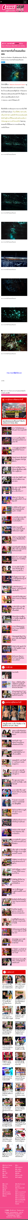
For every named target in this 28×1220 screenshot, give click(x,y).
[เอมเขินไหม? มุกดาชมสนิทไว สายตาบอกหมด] (20, 1010)
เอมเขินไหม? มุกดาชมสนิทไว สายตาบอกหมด (20, 1016)
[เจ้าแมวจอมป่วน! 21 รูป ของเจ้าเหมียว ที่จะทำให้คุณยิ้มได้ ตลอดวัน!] (7, 694)
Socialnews (19, 1167)
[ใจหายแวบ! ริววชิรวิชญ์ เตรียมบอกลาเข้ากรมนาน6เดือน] (7, 1133)
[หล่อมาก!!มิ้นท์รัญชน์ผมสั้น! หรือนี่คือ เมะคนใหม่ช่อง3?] (7, 733)
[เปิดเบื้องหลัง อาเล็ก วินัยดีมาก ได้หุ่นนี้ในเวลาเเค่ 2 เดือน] (14, 712)
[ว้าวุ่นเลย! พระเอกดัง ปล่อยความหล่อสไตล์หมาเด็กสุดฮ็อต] (7, 802)
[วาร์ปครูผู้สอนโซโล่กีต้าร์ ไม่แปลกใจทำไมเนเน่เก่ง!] (7, 450)
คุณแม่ (5, 1188)
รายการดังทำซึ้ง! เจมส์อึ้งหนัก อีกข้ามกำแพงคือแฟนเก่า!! (19, 792)
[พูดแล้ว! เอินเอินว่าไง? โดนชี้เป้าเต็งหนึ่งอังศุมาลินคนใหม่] (7, 995)
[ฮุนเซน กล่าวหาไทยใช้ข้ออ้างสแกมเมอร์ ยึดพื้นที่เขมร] (7, 1148)
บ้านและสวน (7, 1192)
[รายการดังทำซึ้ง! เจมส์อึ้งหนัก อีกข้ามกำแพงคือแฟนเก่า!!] (7, 793)
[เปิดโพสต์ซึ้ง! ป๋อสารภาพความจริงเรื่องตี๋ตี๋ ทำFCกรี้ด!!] (20, 1041)
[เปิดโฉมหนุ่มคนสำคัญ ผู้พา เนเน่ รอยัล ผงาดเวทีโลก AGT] (7, 932)
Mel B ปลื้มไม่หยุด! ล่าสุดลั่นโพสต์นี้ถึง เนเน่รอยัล (19, 891)
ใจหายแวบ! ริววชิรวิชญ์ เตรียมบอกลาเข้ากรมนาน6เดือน (7, 1139)
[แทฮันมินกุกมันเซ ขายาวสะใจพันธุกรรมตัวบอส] (7, 822)
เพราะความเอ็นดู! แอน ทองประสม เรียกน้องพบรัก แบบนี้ (7, 1109)
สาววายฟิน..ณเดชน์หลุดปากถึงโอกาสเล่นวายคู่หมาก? (20, 986)
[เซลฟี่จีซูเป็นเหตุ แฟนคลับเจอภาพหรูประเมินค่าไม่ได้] (7, 922)
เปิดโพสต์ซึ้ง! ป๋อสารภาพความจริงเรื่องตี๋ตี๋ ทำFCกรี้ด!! (20, 1047)
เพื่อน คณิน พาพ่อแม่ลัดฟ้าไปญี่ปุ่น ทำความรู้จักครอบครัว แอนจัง (19, 851)
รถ (17, 1165)
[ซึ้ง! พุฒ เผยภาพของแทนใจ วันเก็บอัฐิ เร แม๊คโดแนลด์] (7, 783)
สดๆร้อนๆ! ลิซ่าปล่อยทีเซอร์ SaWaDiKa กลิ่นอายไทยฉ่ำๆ (18, 831)
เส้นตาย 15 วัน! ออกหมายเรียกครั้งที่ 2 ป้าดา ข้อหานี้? (19, 499)
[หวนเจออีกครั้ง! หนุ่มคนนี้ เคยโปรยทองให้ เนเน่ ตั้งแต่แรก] (7, 842)
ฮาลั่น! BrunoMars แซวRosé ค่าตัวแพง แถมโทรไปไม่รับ (7, 1047)
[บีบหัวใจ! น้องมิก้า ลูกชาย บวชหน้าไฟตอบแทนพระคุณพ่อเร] (7, 912)
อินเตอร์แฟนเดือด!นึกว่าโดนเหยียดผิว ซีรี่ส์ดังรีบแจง (20, 1108)
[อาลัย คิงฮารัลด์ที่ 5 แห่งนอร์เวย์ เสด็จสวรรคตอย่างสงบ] (7, 480)
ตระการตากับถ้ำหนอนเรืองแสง (15, 59)
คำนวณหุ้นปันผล (21, 1196)
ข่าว (5, 1169)
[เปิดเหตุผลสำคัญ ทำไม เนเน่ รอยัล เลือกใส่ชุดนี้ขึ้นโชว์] (7, 639)
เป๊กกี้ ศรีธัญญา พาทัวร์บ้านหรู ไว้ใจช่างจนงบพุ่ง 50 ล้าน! (18, 871)
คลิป (5, 1171)
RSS (14, 1217)
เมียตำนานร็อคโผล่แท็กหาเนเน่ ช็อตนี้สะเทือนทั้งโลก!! (19, 539)
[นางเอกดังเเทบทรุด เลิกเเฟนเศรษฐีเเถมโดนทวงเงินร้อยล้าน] (7, 520)
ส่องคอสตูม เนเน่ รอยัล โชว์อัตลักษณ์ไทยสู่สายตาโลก (18, 941)
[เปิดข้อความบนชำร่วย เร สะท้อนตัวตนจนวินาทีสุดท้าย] (7, 862)
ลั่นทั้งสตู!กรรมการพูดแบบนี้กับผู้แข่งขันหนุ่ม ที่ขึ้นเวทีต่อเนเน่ (19, 578)
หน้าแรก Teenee (8, 1165)
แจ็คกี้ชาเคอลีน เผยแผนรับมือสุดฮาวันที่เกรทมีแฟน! (20, 1124)
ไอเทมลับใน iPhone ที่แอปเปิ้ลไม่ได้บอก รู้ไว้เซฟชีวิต (20, 1001)
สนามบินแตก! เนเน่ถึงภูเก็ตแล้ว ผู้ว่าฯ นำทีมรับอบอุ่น (20, 1032)
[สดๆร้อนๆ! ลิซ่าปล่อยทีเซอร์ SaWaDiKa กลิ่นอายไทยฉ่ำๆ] (7, 832)
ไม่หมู (5, 1186)
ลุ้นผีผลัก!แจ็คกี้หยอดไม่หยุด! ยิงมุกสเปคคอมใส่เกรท (19, 901)
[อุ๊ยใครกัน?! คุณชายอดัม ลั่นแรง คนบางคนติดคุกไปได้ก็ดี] (7, 559)
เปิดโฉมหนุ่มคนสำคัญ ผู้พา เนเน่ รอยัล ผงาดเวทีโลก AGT (19, 931)
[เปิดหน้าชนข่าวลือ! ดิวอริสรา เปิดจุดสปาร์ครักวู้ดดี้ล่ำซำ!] (7, 460)
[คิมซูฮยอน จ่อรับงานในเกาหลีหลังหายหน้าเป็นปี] (7, 1056)
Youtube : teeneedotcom (11, 1212)
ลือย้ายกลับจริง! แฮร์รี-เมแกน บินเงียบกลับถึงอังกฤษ (20, 1154)
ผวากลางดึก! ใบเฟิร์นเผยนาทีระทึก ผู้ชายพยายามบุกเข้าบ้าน (18, 568)
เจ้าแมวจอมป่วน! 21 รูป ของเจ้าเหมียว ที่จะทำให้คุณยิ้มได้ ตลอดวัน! (19, 693)
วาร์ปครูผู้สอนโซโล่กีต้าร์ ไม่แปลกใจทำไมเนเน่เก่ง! (19, 449)
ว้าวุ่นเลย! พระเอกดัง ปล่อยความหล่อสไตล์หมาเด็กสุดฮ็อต (18, 802)
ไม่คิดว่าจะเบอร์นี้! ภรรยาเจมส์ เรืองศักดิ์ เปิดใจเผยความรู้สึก (18, 529)
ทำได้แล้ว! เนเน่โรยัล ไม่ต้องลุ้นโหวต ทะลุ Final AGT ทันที (19, 951)
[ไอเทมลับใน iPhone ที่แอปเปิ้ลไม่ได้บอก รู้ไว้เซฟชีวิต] (20, 995)
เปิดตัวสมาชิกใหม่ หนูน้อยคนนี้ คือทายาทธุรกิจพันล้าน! (18, 881)
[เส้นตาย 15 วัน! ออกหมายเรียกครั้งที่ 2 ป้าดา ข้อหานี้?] (7, 500)
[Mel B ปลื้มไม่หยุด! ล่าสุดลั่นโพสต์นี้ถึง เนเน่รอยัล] (7, 892)
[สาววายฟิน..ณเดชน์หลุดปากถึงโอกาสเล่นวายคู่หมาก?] (20, 979)
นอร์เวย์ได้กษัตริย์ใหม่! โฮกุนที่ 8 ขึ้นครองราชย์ (19, 1062)
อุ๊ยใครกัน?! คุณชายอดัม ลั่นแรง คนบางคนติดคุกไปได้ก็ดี (19, 558)
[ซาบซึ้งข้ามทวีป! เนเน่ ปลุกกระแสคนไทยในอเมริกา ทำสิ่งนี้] (7, 510)
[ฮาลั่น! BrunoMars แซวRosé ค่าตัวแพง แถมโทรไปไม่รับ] (7, 1041)
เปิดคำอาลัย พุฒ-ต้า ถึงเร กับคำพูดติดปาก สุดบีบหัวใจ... (19, 648)
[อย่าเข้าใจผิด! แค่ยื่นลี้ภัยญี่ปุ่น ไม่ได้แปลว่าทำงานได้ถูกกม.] (20, 1133)
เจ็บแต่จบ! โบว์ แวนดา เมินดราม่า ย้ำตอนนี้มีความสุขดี (7, 1016)
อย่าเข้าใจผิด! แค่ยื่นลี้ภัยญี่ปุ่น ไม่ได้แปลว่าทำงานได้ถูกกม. (20, 1139)
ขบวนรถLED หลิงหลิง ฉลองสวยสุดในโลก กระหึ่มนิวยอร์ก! (7, 986)
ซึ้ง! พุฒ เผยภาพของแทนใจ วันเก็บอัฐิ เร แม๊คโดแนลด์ (19, 782)
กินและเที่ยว (20, 1175)
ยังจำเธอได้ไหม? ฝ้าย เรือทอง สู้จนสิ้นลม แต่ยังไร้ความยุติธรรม (19, 469)
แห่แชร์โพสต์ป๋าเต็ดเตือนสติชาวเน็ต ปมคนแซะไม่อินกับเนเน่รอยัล (19, 549)
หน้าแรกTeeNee (6, 57)
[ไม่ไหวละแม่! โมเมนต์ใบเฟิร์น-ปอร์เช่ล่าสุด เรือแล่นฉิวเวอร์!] (7, 961)
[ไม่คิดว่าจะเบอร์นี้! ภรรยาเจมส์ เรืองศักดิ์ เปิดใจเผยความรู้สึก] (7, 530)
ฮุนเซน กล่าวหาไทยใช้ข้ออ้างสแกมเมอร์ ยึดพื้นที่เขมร (7, 1154)
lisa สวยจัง (15, 672)
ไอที (5, 1190)
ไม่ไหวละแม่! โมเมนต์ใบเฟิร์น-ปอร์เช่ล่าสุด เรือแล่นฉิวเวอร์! (19, 960)
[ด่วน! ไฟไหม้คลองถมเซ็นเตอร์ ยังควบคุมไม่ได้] (7, 431)
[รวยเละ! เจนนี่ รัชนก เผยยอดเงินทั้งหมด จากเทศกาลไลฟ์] (20, 1071)
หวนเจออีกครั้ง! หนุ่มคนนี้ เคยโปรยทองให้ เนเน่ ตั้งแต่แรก (19, 841)
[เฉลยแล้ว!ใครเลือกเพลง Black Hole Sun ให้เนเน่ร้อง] (7, 599)
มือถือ (18, 1173)
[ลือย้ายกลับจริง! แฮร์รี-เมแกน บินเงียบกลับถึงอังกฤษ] (20, 1148)
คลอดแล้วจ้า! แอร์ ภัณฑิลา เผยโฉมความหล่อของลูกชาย (19, 762)
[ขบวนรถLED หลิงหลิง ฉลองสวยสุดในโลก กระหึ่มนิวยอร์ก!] (7, 979)
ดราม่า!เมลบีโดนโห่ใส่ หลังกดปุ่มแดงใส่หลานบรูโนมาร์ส (19, 440)
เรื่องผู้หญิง (19, 1177)
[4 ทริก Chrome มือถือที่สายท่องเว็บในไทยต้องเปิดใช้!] (7, 1071)
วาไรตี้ (5, 1173)
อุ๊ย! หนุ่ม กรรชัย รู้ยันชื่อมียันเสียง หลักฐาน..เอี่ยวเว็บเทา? (19, 489)
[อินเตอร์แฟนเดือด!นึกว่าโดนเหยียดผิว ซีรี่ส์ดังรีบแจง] (20, 1102)
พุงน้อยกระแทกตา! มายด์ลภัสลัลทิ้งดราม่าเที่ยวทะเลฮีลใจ (18, 752)
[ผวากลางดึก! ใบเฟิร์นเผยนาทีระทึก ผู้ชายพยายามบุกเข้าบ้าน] (7, 569)
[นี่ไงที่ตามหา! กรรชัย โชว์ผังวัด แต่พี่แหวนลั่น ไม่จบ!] (7, 1087)
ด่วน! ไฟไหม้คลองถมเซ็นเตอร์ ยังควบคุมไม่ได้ (19, 429)
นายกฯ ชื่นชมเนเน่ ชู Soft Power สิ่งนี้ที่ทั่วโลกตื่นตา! (18, 628)
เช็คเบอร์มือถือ (7, 1194)
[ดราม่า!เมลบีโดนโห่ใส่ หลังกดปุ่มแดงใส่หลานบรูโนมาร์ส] (7, 441)
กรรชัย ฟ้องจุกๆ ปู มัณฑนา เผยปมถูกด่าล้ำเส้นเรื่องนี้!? (19, 588)
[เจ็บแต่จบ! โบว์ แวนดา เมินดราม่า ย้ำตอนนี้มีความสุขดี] (7, 1010)
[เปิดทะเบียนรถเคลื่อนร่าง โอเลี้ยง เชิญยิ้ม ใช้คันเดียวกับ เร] (7, 619)
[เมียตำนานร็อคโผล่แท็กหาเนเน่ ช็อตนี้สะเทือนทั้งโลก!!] (7, 540)
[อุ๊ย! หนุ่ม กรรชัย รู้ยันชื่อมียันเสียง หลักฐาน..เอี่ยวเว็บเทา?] (7, 490)
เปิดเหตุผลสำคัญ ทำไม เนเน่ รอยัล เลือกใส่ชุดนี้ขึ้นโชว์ (19, 638)
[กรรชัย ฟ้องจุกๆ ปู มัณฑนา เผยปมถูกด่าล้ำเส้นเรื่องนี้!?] (7, 589)
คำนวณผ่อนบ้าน (21, 1194)
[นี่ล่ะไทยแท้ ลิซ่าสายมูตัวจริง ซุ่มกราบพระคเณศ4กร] (7, 812)
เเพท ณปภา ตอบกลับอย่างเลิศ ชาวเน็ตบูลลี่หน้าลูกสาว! (18, 772)
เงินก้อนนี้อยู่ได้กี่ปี (21, 1199)
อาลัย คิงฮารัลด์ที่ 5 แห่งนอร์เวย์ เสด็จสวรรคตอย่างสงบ (19, 479)
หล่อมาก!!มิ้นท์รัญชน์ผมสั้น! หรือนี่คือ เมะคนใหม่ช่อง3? (19, 732)
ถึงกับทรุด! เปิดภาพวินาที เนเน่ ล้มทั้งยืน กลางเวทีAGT (18, 658)
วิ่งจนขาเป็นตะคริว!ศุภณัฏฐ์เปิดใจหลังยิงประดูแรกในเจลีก (7, 1124)
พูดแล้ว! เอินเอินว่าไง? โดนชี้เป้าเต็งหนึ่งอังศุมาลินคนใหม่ (7, 1002)
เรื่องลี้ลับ (19, 1171)
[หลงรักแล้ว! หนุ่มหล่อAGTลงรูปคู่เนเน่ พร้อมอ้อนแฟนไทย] (7, 743)
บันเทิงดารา (7, 1167)
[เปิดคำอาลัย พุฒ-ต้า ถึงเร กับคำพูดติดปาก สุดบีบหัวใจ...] (7, 649)
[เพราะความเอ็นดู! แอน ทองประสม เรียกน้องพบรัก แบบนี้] (7, 1102)
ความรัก (6, 1184)
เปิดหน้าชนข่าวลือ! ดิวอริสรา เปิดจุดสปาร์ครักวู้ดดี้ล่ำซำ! (19, 459)
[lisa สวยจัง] (7, 675)
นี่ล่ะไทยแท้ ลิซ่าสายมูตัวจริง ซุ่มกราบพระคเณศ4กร (19, 811)
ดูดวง (5, 1196)
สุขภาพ (6, 1177)
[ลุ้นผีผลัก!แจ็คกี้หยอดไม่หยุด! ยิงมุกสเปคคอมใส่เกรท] (7, 902)
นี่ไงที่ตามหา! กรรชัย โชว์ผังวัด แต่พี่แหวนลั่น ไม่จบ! (7, 1093)
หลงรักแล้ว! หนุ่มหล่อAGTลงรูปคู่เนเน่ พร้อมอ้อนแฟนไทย (18, 742)
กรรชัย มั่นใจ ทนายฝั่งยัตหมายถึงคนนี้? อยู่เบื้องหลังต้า (18, 608)
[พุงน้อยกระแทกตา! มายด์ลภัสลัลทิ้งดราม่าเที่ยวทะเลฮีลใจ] (7, 753)
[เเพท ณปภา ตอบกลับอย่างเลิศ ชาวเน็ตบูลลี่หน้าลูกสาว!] (7, 773)
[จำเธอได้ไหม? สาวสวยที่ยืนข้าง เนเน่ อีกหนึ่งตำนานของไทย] (20, 1087)
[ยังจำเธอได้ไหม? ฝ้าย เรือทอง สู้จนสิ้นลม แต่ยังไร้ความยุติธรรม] (7, 470)
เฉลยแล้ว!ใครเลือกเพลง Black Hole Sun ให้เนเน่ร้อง (19, 598)
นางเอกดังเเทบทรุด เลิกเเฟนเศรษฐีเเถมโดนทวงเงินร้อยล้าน (19, 519)
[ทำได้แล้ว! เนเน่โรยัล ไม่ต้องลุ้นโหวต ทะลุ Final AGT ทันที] (7, 952)
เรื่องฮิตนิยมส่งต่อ (17, 57)
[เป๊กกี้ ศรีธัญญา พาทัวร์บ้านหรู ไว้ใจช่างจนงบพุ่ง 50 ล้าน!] (7, 872)
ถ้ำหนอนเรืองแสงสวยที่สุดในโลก (11, 91)
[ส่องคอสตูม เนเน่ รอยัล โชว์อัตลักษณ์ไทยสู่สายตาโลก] (7, 942)
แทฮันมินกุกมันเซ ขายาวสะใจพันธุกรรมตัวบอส (19, 820)
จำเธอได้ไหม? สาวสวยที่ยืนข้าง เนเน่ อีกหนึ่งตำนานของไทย (20, 1094)
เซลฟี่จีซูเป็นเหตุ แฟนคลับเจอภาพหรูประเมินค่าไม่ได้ (19, 921)
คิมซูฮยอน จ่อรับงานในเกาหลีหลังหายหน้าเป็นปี (6, 1062)
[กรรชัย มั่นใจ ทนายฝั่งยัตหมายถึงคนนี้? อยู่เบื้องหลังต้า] (7, 609)
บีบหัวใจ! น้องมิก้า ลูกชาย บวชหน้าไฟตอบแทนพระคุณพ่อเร (18, 911)
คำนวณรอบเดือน (21, 1197)
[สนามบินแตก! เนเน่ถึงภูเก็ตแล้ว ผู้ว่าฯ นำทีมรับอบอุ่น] (20, 1025)
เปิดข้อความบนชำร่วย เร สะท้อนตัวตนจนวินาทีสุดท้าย (19, 861)
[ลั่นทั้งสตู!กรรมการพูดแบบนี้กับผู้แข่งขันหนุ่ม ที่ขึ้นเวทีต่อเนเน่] (7, 579)
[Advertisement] (14, 26)
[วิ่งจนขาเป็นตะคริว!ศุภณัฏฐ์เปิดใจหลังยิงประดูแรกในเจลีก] (7, 1117)
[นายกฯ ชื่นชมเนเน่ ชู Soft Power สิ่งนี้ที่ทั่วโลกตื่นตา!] (7, 629)
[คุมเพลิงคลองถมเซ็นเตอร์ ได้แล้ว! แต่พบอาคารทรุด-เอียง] (14, 410)
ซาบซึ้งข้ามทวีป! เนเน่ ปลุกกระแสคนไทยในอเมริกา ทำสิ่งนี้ (18, 509)
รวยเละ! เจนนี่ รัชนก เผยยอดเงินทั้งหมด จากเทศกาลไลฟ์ (20, 1078)
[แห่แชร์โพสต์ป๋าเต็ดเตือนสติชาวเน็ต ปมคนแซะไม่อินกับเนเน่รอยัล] (7, 550)
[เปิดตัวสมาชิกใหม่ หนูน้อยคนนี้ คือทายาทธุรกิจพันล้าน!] (7, 882)
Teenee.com (20, 1210)
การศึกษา (19, 1169)
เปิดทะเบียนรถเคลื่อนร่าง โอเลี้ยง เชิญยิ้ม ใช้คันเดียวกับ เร (18, 618)
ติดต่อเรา (19, 1217)
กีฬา (5, 1175)
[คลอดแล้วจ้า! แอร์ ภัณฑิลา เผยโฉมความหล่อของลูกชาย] (7, 763)
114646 (17, 43)
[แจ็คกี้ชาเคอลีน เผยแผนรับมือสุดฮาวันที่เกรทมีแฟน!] (20, 1117)
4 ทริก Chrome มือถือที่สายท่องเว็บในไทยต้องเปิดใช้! (7, 1078)
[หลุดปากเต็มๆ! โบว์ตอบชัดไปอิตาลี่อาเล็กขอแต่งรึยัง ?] (7, 1025)
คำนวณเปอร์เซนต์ (21, 1192)
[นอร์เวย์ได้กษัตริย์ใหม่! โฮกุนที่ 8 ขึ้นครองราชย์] (20, 1056)
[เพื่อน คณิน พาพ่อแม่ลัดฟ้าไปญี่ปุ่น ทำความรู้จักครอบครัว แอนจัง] (7, 852)
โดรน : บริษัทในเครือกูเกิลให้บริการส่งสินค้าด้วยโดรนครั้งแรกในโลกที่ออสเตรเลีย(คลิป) (19, 684)
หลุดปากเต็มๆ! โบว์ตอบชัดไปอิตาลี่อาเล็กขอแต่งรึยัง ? (7, 1032)
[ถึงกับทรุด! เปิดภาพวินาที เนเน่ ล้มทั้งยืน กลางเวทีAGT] (7, 659)
